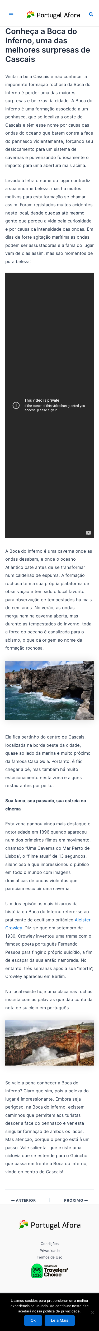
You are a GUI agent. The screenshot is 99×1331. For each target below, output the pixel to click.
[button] (91, 14)
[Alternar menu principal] (11, 14)
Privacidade (50, 1250)
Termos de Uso (49, 1257)
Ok (33, 1320)
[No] (92, 1312)
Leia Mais (59, 1320)
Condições (50, 1244)
